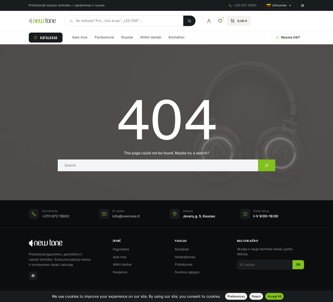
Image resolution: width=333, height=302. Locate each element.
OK (298, 264)
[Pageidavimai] (220, 21)
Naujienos (120, 272)
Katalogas (49, 37)
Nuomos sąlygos (187, 272)
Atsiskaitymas (185, 257)
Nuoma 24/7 (290, 37)
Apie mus (79, 37)
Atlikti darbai (150, 37)
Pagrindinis (121, 249)
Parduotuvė (104, 37)
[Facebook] (302, 5)
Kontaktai (176, 37)
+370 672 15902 (245, 5)
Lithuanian (279, 5)
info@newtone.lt (126, 216)
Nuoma (127, 37)
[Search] (266, 165)
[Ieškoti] (189, 20)
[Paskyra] (209, 21)
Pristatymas (183, 264)
